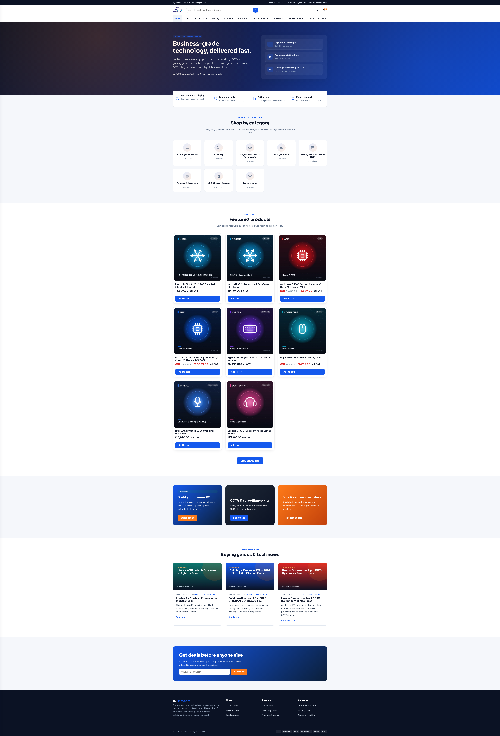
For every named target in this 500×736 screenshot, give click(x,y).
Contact (322, 18)
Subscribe (239, 672)
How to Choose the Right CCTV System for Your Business (300, 599)
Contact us (267, 705)
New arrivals (232, 710)
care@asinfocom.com (204, 2)
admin (196, 594)
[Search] (255, 10)
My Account (244, 18)
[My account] (317, 10)
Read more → (183, 617)
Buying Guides (209, 594)
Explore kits (239, 518)
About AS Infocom (307, 705)
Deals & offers (233, 715)
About (311, 18)
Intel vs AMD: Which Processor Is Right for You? (196, 599)
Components (261, 18)
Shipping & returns (271, 715)
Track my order (269, 710)
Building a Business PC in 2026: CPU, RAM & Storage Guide (248, 599)
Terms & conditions (307, 715)
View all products (250, 461)
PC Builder (229, 18)
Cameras (277, 18)
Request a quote (294, 518)
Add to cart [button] (184, 298)
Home (177, 18)
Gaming (215, 18)
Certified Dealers (295, 18)
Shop (187, 18)
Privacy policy (305, 710)
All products (232, 705)
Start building (187, 518)
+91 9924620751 (183, 2)
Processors (201, 18)
